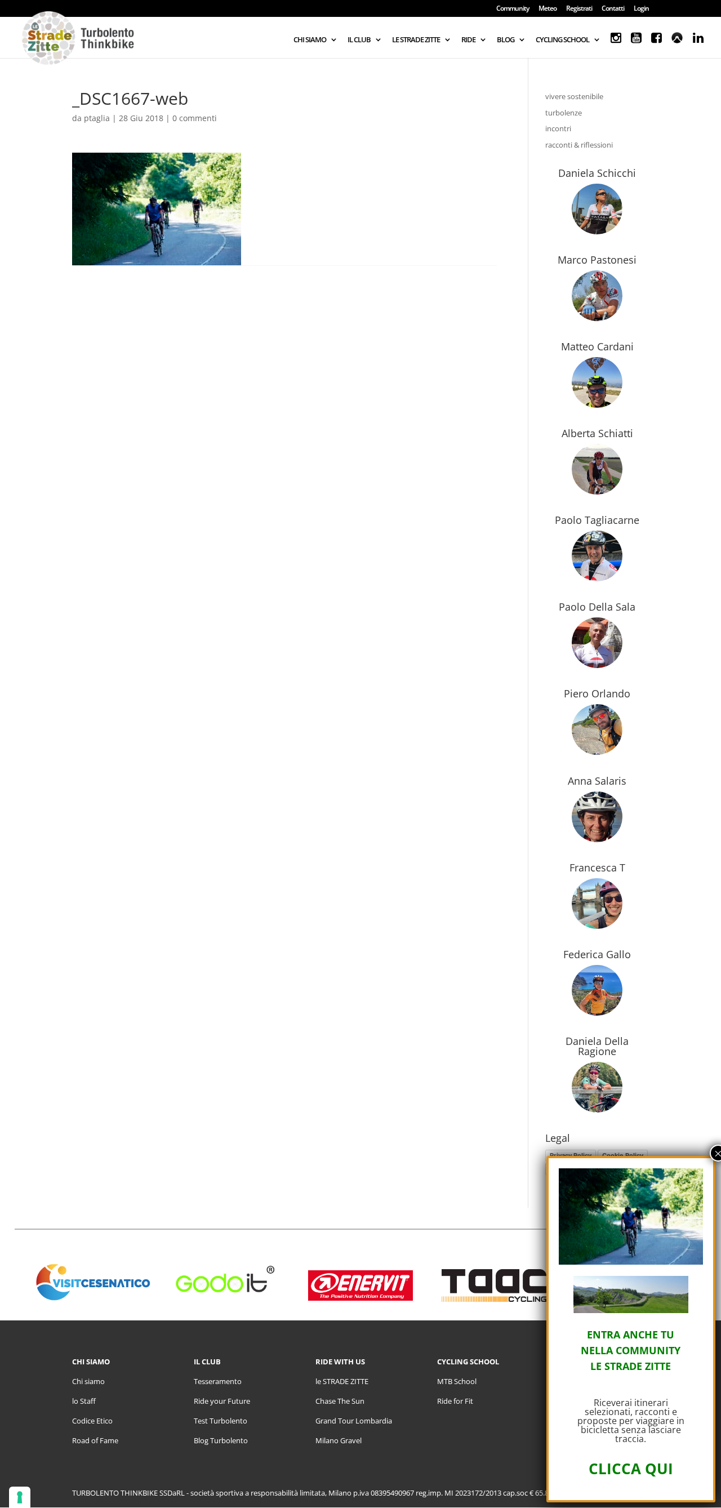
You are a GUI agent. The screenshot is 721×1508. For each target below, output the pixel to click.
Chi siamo (88, 1381)
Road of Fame (95, 1440)
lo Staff (84, 1401)
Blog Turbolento (221, 1440)
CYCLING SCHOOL (562, 40)
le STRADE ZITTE (341, 1381)
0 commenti (194, 118)
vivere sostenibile (574, 96)
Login (641, 9)
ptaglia (97, 118)
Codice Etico (92, 1421)
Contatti (613, 9)
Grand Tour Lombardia (353, 1421)
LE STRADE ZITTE (416, 40)
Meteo (547, 9)
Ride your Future (222, 1401)
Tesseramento (218, 1381)
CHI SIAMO (309, 40)
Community (512, 9)
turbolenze (563, 113)
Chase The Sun (339, 1401)
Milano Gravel (338, 1440)
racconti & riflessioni (579, 145)
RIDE (468, 40)
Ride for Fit (455, 1401)
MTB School (457, 1381)
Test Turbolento (220, 1421)
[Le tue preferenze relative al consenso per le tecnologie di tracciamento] (19, 1497)
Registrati (579, 9)
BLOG (505, 40)
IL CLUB (359, 40)
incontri (558, 128)
